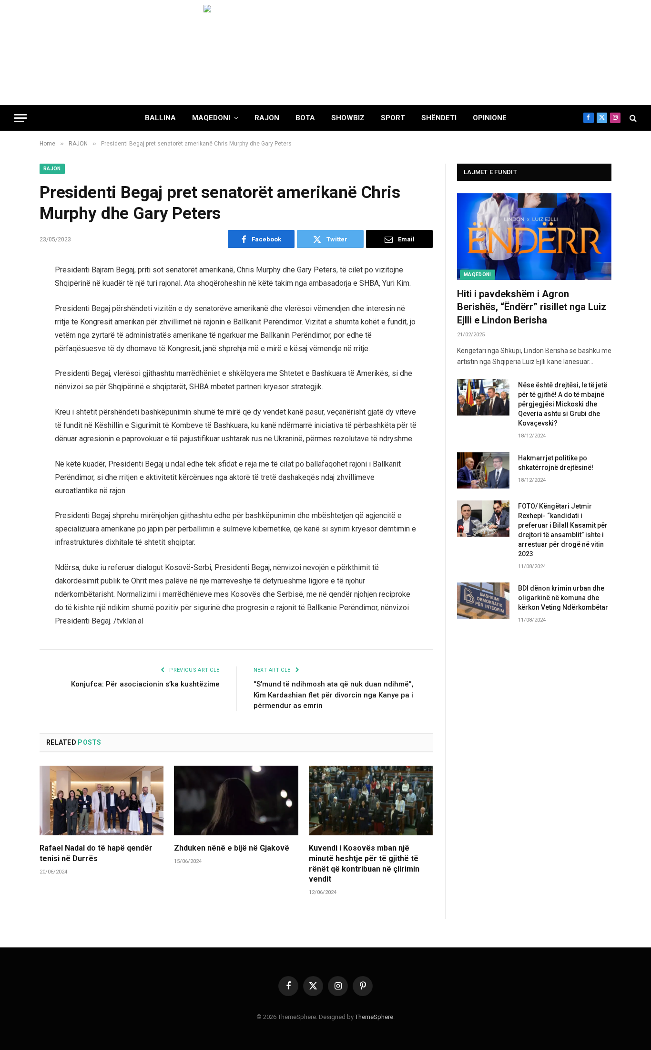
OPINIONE (490, 118)
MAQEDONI (211, 118)
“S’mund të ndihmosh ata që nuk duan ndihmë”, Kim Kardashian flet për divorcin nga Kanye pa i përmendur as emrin (334, 695)
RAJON (266, 118)
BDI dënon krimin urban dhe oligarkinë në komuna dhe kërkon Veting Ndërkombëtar (563, 597)
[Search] (632, 118)
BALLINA (160, 118)
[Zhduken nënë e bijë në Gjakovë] (236, 800)
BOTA (305, 118)
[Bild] (325, 52)
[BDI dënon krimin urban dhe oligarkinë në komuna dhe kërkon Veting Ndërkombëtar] (483, 600)
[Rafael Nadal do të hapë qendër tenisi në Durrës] (101, 800)
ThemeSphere (374, 1016)
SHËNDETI (439, 118)
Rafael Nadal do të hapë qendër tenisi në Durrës (96, 853)
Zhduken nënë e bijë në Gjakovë (231, 847)
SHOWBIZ (348, 118)
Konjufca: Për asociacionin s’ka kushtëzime (145, 684)
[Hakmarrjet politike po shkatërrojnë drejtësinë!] (483, 470)
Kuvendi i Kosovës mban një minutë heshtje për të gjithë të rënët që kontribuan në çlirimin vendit (364, 863)
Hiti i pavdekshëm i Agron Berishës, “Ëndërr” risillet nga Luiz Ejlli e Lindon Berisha (531, 306)
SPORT (393, 118)
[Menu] (20, 118)
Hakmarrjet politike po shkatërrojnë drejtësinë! (555, 462)
